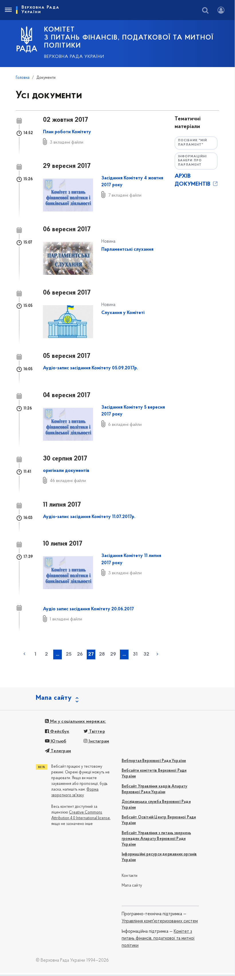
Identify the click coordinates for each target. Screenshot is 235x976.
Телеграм (60, 751)
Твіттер (96, 731)
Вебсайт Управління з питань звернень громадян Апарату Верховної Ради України (156, 839)
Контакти (130, 876)
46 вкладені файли (68, 481)
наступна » (157, 654)
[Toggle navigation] (8, 10)
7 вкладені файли (124, 195)
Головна (22, 78)
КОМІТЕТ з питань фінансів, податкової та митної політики (129, 37)
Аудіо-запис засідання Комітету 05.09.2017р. (90, 368)
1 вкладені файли (66, 619)
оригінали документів (66, 471)
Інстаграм (98, 741)
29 (113, 654)
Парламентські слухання (127, 249)
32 (146, 654)
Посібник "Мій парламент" (192, 142)
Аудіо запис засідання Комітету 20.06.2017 (88, 609)
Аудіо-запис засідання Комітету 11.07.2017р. (89, 517)
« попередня (24, 654)
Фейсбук (59, 731)
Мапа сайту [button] (54, 698)
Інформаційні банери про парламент (192, 160)
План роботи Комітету (67, 132)
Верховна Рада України (74, 56)
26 (80, 654)
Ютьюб (58, 741)
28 (102, 654)
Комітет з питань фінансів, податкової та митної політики (158, 938)
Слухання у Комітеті (123, 313)
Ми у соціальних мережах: (77, 721)
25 (69, 654)
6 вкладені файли (125, 424)
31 (135, 654)
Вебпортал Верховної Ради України (154, 761)
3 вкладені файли (66, 142)
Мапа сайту (132, 885)
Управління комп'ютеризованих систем (160, 921)
